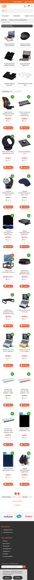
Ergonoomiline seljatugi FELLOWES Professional (8, 113)
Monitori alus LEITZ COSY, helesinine (8, 350)
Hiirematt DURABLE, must (24, 152)
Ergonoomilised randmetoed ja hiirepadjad (25, 45)
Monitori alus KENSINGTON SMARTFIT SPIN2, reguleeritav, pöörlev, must (24, 272)
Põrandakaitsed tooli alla (25, 84)
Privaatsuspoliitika (7, 556)
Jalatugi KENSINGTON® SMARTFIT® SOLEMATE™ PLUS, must (24, 232)
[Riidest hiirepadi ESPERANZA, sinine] (8, 459)
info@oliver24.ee (8, 532)
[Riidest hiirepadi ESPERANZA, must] (24, 420)
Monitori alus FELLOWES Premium (8, 271)
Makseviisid (5, 546)
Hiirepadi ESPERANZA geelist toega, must (8, 193)
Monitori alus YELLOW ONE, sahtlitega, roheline (8, 391)
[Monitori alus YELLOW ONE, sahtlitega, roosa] (24, 380)
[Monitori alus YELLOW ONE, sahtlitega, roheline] (8, 380)
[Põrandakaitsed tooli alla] (25, 75)
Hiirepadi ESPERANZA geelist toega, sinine (24, 193)
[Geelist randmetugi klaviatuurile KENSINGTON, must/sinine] (24, 103)
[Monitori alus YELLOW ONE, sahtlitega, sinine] (8, 420)
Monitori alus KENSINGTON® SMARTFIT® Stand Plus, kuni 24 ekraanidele (8, 312)
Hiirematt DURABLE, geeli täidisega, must (8, 152)
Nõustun (7, 577)
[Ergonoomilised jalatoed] (9, 75)
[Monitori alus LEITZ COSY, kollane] (24, 341)
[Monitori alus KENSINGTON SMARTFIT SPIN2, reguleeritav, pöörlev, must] (24, 261)
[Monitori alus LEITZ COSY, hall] (24, 301)
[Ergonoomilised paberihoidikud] (9, 55)
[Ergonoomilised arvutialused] (9, 36)
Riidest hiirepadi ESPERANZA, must (24, 429)
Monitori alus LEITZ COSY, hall (24, 311)
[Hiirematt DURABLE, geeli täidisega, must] (8, 142)
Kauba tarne (6, 543)
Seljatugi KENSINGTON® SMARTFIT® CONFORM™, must (24, 470)
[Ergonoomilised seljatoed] (25, 55)
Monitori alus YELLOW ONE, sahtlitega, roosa (24, 391)
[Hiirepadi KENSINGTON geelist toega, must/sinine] (8, 222)
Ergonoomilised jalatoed (9, 84)
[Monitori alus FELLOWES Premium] (8, 261)
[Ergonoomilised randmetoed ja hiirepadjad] (25, 36)
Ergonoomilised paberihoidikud (9, 64)
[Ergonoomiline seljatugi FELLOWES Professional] (8, 103)
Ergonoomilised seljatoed (25, 64)
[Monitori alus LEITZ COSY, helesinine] (8, 341)
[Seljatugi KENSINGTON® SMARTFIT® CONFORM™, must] (24, 459)
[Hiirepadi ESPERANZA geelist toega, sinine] (24, 182)
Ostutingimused (6, 548)
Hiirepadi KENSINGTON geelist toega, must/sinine (8, 232)
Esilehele (3, 20)
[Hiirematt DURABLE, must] (24, 142)
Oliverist (4, 541)
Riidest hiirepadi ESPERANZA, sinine (8, 469)
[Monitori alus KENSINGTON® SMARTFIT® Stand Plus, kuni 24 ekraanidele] (8, 301)
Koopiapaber (16, 16)
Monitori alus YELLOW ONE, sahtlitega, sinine (8, 430)
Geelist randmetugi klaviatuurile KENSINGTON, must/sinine (24, 114)
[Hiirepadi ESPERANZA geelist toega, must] (8, 182)
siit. (13, 574)
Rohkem (17, 577)
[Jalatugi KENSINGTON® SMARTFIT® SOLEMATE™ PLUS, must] (24, 222)
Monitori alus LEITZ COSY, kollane (24, 350)
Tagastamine (6, 551)
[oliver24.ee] (4, 5)
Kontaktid (5, 553)
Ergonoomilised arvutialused (9, 44)
